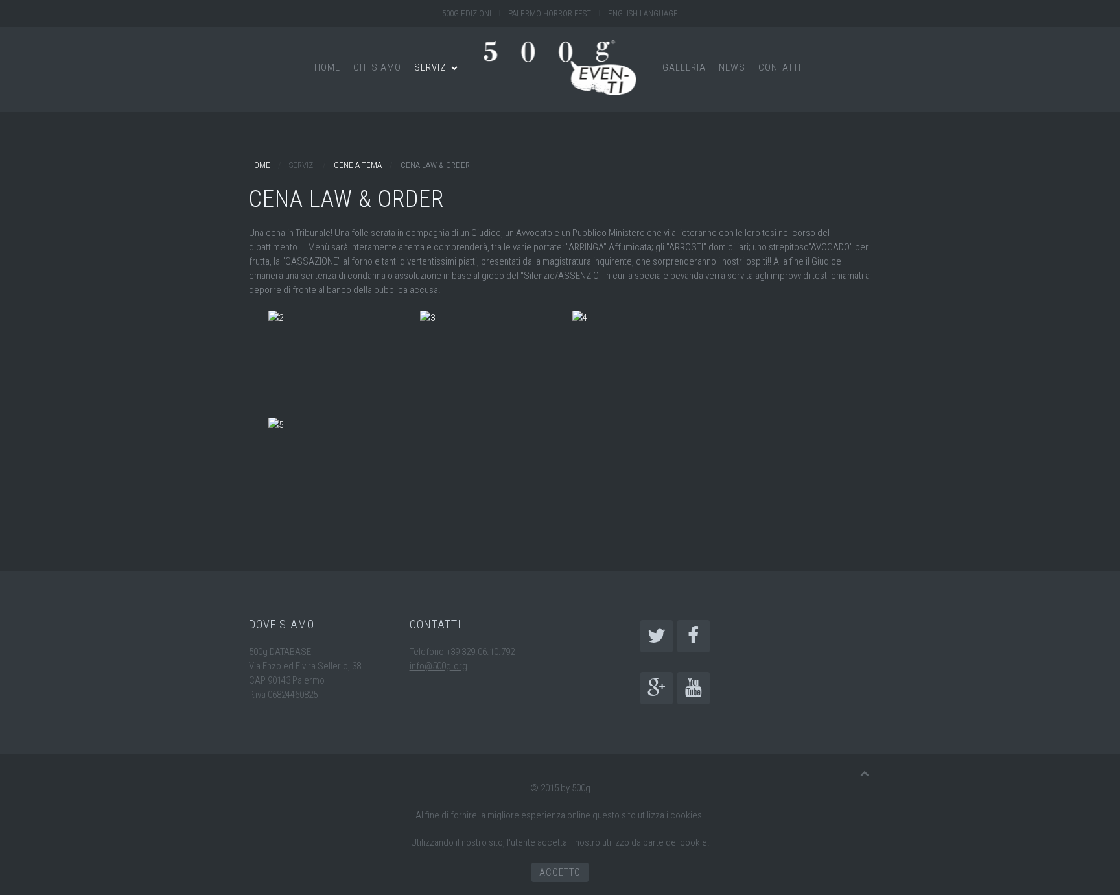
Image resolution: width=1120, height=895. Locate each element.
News (732, 67)
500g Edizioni (466, 13)
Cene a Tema (358, 165)
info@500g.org (438, 666)
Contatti (779, 67)
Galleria (684, 67)
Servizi (431, 67)
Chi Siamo (377, 67)
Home (327, 67)
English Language (643, 13)
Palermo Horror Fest (549, 13)
